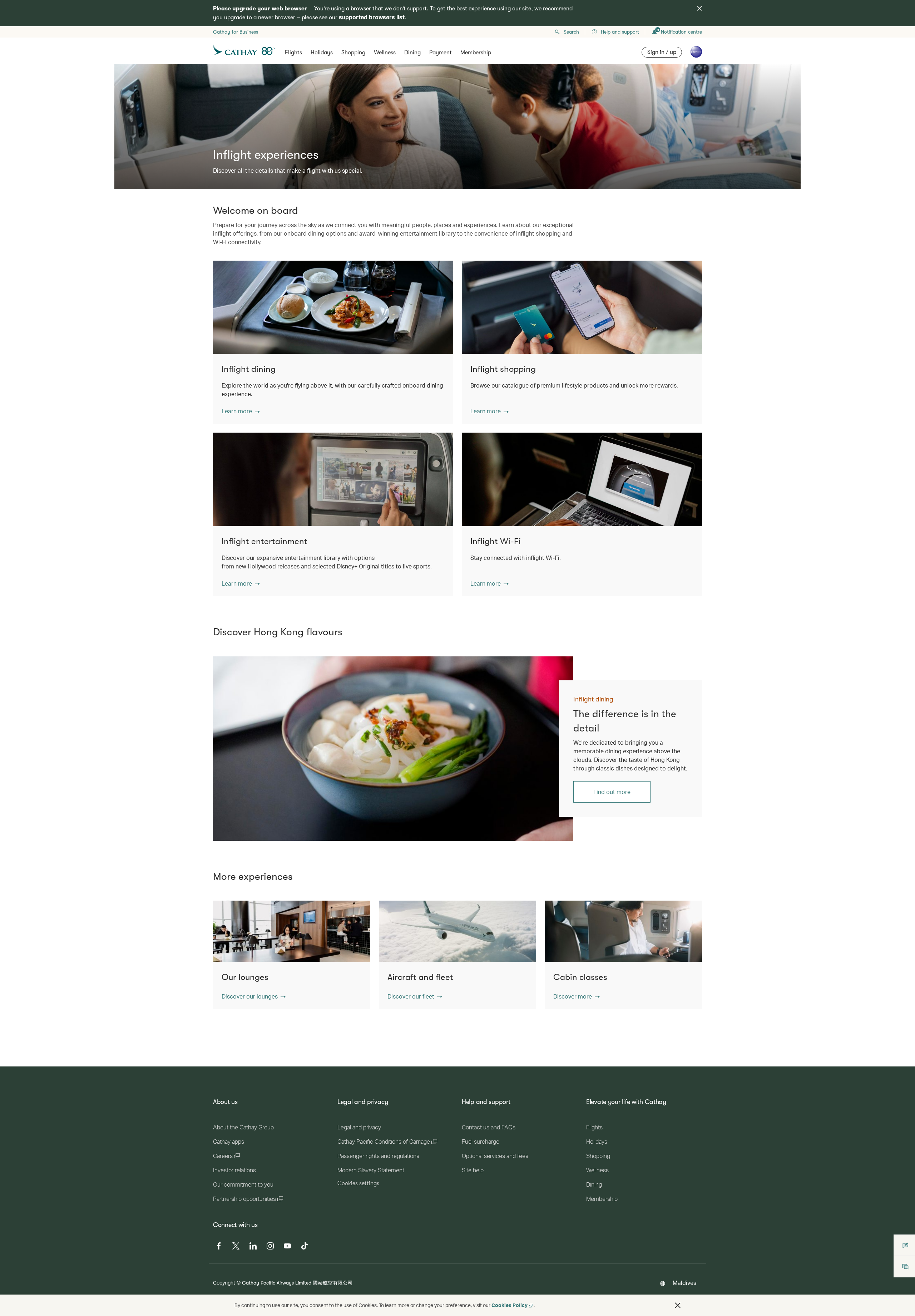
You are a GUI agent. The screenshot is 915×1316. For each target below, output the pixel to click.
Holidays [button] (322, 52)
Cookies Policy (509, 1305)
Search (571, 32)
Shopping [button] (353, 52)
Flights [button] (293, 52)
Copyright (224, 1283)
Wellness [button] (385, 52)
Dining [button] (412, 52)
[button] (241, 411)
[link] (393, 748)
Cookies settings (358, 1183)
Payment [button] (440, 52)
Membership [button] (475, 52)
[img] (699, 8)
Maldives (684, 1282)
